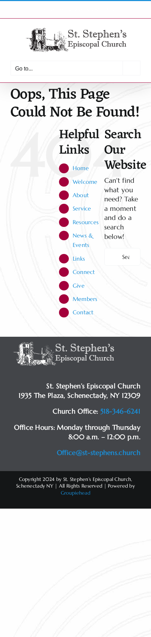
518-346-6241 (120, 411)
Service (82, 208)
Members (85, 298)
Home (81, 168)
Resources (86, 222)
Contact (83, 312)
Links (79, 258)
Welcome (85, 181)
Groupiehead (75, 493)
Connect (84, 271)
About (81, 195)
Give (79, 285)
